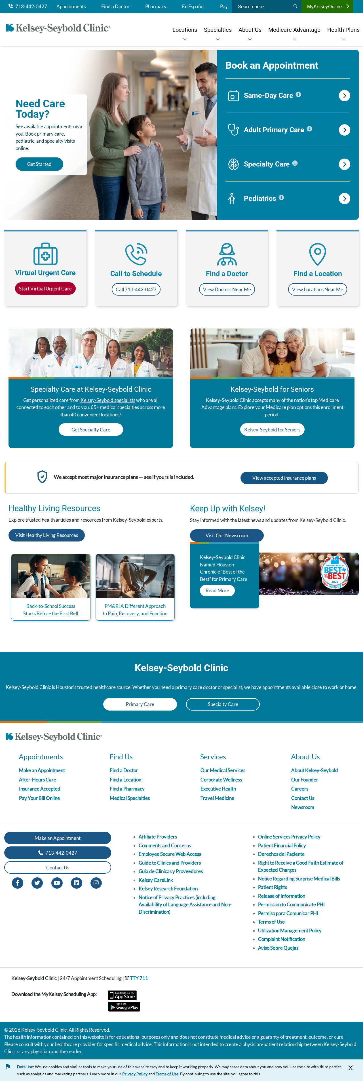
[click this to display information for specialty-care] (295, 163)
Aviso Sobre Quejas (278, 948)
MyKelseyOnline (324, 6)
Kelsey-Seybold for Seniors (272, 430)
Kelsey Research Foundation (168, 889)
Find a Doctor (115, 6)
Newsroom (302, 807)
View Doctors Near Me (227, 289)
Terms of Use (271, 922)
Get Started (39, 164)
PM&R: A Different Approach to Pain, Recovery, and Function (135, 609)
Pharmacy (155, 6)
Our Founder (304, 780)
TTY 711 (138, 978)
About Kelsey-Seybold (314, 770)
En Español (193, 6)
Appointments (71, 6)
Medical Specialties (130, 798)
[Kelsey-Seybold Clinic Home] (61, 29)
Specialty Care (223, 704)
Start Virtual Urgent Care (45, 289)
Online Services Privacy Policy (289, 837)
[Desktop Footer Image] (54, 738)
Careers (299, 789)
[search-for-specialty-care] (344, 164)
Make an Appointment (42, 770)
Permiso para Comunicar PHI (288, 913)
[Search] (295, 6)
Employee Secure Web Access (170, 854)
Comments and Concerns (165, 845)
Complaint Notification (281, 939)
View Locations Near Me (317, 289)
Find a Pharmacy (127, 789)
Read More (217, 590)
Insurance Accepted (39, 789)
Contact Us (302, 798)
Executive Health (218, 789)
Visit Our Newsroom (227, 535)
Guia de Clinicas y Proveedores (171, 871)
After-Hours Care (37, 780)
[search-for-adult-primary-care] (344, 130)
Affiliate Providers (158, 837)
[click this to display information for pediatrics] (281, 197)
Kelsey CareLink (156, 880)
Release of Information (281, 896)
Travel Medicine (217, 798)
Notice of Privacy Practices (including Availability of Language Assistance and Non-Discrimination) (185, 904)
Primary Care (140, 704)
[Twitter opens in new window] (37, 883)
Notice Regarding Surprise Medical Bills (299, 879)
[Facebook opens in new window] (17, 883)
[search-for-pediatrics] (344, 198)
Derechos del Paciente (281, 854)
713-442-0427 (30, 6)
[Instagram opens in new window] (96, 883)
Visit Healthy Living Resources (46, 535)
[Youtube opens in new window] (57, 883)
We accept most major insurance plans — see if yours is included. (124, 477)
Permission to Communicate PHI (291, 904)
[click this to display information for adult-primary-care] (309, 129)
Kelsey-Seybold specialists (108, 400)
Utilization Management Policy (290, 931)
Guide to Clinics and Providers (170, 863)
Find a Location (125, 780)
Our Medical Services (223, 770)
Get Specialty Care (90, 430)
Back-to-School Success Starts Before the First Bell (50, 609)
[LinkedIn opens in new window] (76, 883)
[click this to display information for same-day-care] (298, 94)
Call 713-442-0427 (136, 289)
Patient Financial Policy (282, 845)
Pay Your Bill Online (39, 798)
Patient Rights (272, 887)
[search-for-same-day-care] (344, 95)
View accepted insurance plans (284, 478)
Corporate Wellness (221, 780)
